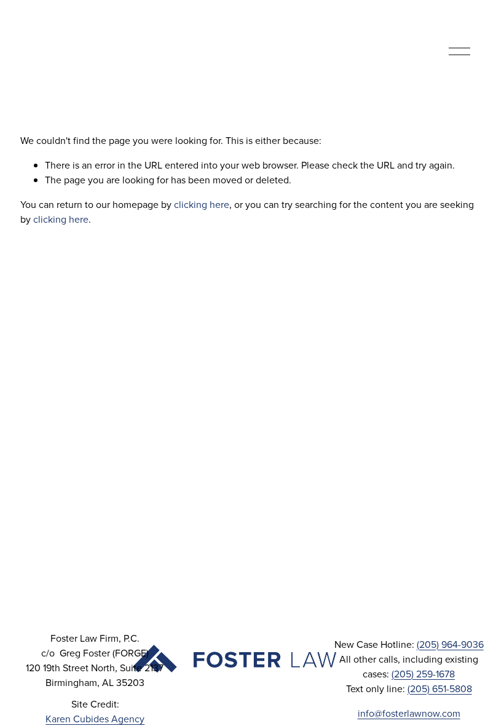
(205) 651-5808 (440, 688)
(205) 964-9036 (450, 644)
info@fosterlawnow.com (409, 713)
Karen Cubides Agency (94, 718)
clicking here (201, 204)
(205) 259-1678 (423, 673)
